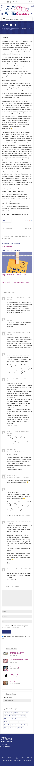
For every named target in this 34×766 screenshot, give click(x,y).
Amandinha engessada (16, 667)
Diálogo (6, 727)
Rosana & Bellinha (11, 449)
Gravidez (24, 718)
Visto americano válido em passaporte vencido (17, 653)
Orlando (6, 718)
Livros (26, 712)
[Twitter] (27, 221)
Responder (9, 299)
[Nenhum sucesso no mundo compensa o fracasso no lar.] (17, 15)
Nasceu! (12, 681)
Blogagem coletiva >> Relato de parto (14, 275)
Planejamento (13, 727)
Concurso (17, 718)
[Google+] (29, 221)
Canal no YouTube (6, 746)
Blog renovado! (7, 246)
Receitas (22, 721)
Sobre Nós (20, 727)
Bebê (22, 712)
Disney (6, 715)
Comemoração (14, 721)
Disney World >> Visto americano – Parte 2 (16, 282)
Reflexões (16, 712)
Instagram (4, 744)
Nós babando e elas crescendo (10, 28)
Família (6, 712)
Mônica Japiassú (11, 475)
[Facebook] (25, 221)
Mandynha (9, 431)
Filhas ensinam (15, 724)
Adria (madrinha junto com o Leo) (15, 353)
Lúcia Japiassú (11, 521)
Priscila (12, 718)
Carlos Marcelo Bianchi (9, 29)
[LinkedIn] (31, 221)
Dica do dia (7, 724)
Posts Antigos (7, 697)
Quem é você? (14, 674)
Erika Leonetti (10, 378)
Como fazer (24, 724)
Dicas (10, 712)
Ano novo (6, 721)
